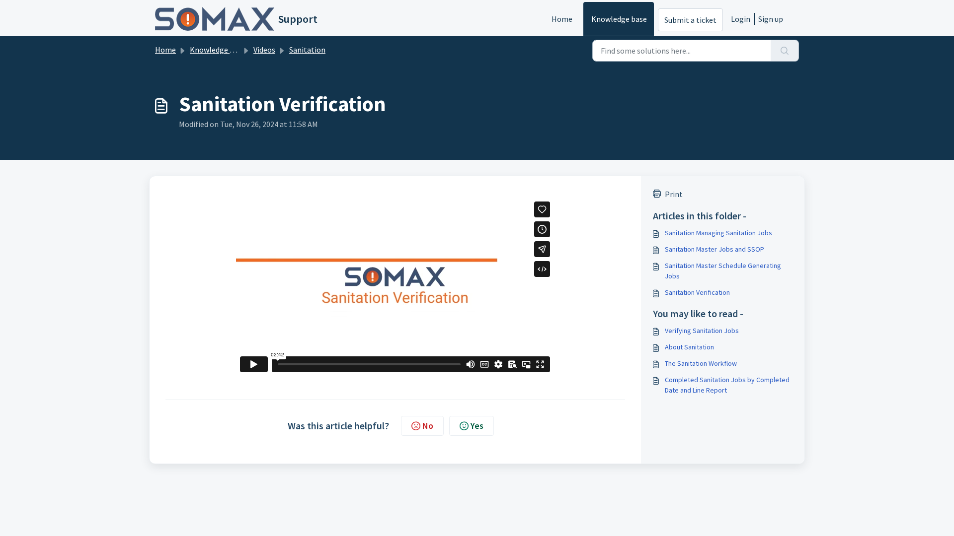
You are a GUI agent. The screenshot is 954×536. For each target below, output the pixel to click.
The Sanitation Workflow (701, 363)
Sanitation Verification (697, 292)
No (427, 425)
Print (674, 194)
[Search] (785, 51)
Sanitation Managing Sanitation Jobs (718, 232)
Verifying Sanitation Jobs (702, 330)
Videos (264, 50)
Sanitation (307, 50)
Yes (477, 425)
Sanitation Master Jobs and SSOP (714, 249)
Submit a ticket (690, 20)
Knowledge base (619, 19)
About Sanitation (689, 346)
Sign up (770, 19)
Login (740, 19)
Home (562, 19)
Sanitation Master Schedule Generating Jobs (723, 270)
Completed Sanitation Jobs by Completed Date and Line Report (727, 385)
